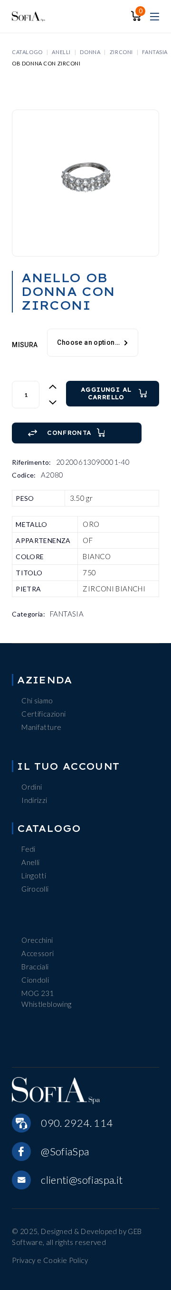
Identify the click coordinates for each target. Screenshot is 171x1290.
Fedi (28, 849)
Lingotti (33, 875)
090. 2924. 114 (77, 1122)
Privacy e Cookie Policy (50, 1260)
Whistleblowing (46, 1004)
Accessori (37, 953)
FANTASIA (67, 613)
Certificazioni (43, 714)
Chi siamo (37, 700)
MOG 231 (37, 993)
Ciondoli (35, 980)
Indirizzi (34, 800)
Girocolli (34, 889)
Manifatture (41, 727)
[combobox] (92, 343)
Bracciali (34, 966)
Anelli (30, 862)
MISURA (25, 345)
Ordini (31, 787)
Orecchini (37, 940)
